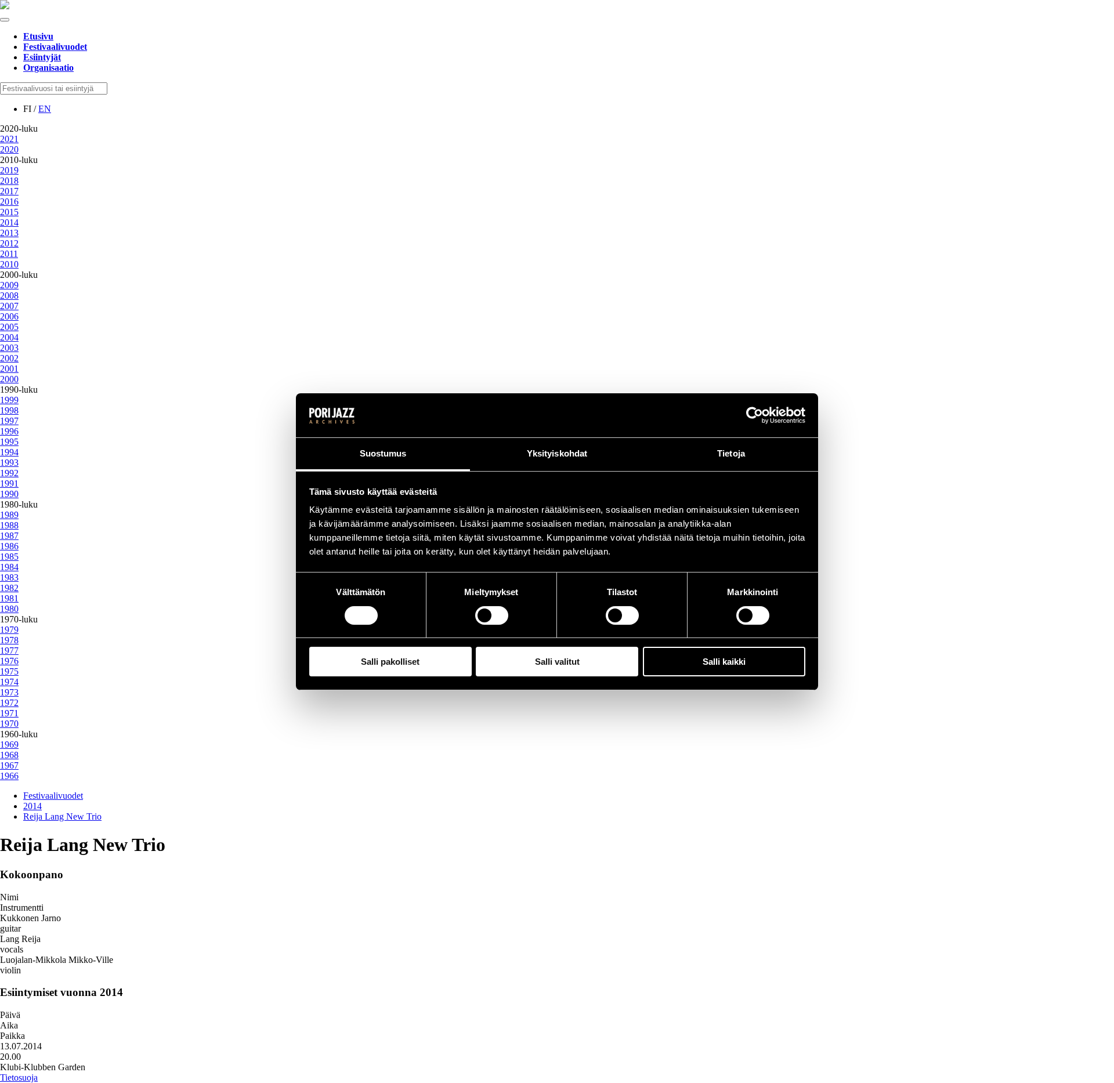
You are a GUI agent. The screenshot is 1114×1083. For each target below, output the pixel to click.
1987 (9, 536)
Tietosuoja (19, 1077)
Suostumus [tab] (383, 453)
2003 (9, 348)
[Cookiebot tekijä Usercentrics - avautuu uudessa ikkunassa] (754, 415)
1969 (9, 744)
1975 (9, 671)
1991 (9, 483)
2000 (9, 379)
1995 (9, 442)
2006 (9, 316)
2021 (9, 139)
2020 (9, 149)
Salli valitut (557, 662)
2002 (9, 358)
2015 (9, 212)
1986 (9, 546)
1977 (9, 650)
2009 (9, 285)
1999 (9, 400)
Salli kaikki (724, 662)
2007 (9, 306)
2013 (9, 233)
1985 (9, 557)
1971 (9, 713)
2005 (9, 327)
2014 (9, 222)
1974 (9, 682)
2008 (9, 295)
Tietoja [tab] (731, 453)
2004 (9, 337)
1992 (9, 473)
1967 (9, 765)
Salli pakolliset (390, 662)
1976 (9, 661)
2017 (9, 191)
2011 (9, 254)
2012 (9, 243)
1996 (9, 431)
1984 (9, 567)
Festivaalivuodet (53, 796)
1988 (9, 525)
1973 (9, 692)
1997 (9, 421)
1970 (9, 724)
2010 (9, 264)
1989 (9, 515)
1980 (9, 609)
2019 (9, 170)
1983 (9, 577)
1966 (9, 776)
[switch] (491, 615)
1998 (9, 410)
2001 (9, 369)
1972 (9, 703)
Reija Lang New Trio (62, 816)
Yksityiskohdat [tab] (557, 453)
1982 (9, 588)
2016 (9, 202)
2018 (9, 181)
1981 (9, 598)
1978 (9, 640)
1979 (9, 630)
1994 (9, 452)
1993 (9, 463)
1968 (9, 755)
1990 (9, 494)
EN (44, 109)
